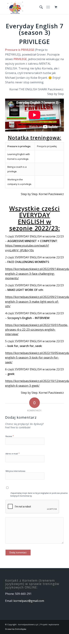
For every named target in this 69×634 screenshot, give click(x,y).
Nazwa (9, 436)
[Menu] (48, 7)
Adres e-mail (12, 453)
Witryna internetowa (15, 471)
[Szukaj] (39, 7)
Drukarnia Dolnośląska (15, 629)
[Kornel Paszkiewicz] (28, 7)
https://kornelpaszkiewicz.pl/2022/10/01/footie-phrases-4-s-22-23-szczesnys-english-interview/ (36, 329)
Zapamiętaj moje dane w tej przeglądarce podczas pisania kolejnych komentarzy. (39, 494)
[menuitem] (39, 7)
